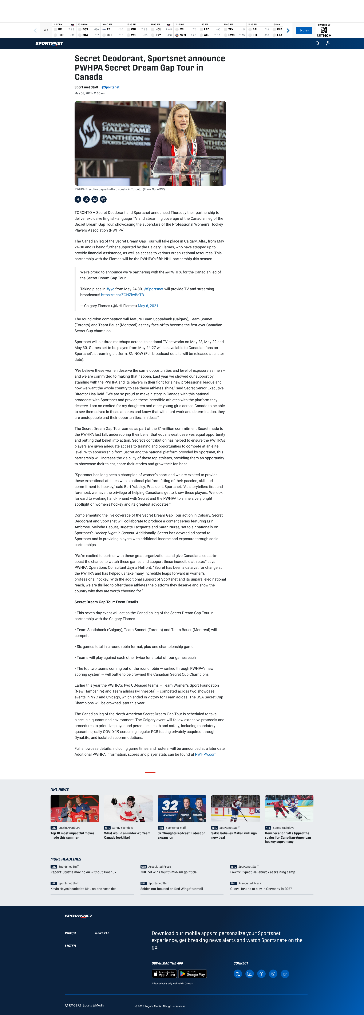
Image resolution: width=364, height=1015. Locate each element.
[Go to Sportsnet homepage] (49, 44)
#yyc (110, 288)
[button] (317, 43)
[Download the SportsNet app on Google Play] (192, 973)
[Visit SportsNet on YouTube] (249, 973)
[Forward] (288, 30)
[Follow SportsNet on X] (238, 973)
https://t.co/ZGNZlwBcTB (122, 294)
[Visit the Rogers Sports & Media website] (84, 1005)
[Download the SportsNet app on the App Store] (164, 973)
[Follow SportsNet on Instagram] (273, 973)
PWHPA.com (206, 754)
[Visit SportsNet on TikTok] (285, 974)
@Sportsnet (110, 87)
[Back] (35, 30)
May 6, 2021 (148, 305)
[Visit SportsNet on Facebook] (261, 973)
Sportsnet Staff (86, 87)
